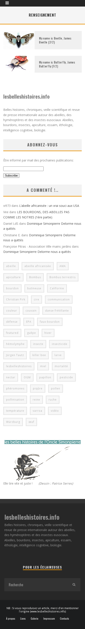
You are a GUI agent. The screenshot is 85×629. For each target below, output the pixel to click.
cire (36, 299)
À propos (10, 618)
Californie (57, 288)
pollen (55, 388)
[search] (73, 584)
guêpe (31, 333)
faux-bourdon (50, 322)
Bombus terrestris (62, 277)
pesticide (66, 377)
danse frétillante (57, 310)
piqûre (37, 388)
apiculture (13, 277)
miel (43, 366)
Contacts (64, 618)
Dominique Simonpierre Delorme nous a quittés (37, 252)
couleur (11, 310)
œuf (31, 422)
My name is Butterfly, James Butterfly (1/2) (57, 64)
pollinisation (15, 399)
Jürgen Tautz (15, 355)
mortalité (61, 366)
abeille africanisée (37, 266)
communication (59, 299)
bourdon (12, 288)
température (15, 411)
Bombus (35, 277)
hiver (48, 333)
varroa (37, 411)
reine (36, 399)
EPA (28, 322)
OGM (27, 377)
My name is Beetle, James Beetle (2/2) (55, 40)
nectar (10, 377)
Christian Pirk (15, 299)
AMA (63, 266)
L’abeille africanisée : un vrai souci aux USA (49, 206)
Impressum (49, 618)
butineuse (34, 288)
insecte (38, 344)
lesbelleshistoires (19, 366)
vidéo (55, 411)
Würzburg (13, 422)
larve (58, 355)
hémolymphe (15, 344)
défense (12, 322)
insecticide (59, 344)
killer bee (39, 355)
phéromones (15, 388)
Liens (23, 618)
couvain (31, 310)
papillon (45, 377)
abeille (11, 266)
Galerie (34, 618)
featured (12, 333)
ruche (53, 399)
